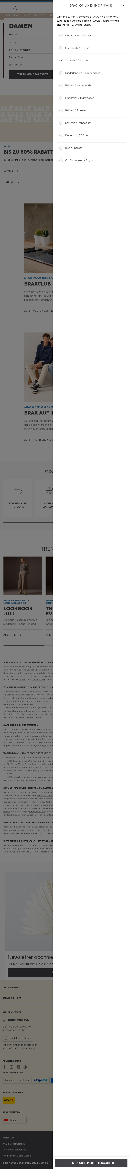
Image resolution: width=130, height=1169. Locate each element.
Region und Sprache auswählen (91, 1163)
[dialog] (91, 584)
